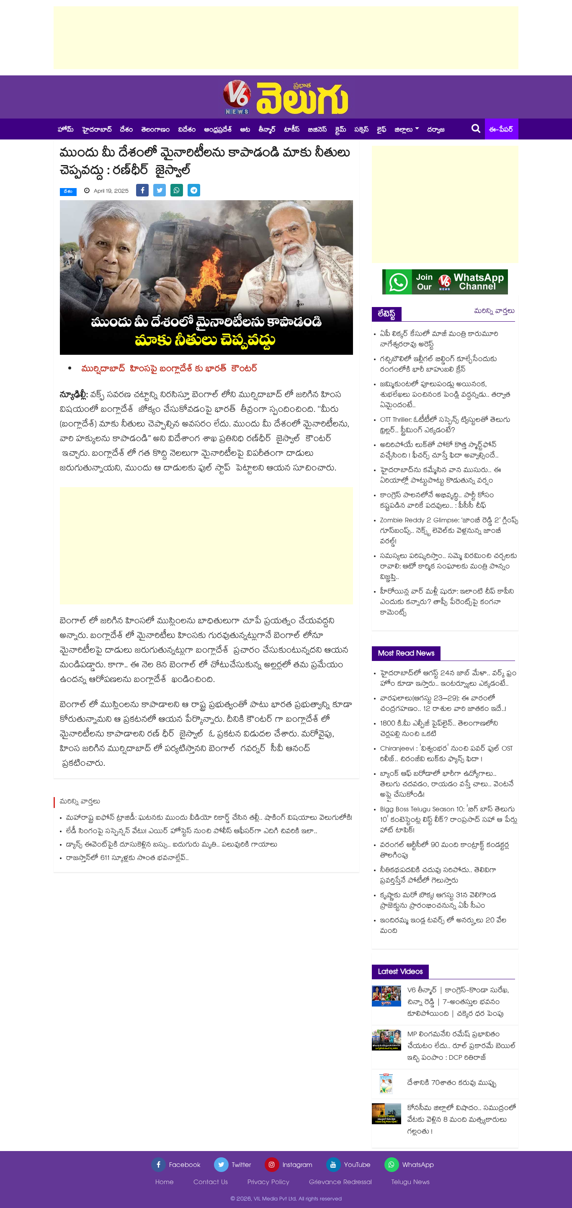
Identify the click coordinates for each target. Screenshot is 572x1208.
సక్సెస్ (362, 130)
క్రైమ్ (340, 130)
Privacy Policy (268, 1183)
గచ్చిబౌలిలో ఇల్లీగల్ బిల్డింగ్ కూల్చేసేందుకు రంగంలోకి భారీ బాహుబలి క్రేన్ (438, 365)
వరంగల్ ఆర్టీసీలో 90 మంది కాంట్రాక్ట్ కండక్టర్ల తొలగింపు (444, 851)
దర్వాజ (436, 130)
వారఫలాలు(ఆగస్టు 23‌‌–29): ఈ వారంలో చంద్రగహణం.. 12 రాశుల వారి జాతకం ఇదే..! (443, 704)
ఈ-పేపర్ (501, 130)
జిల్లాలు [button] (404, 130)
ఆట (245, 130)
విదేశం (187, 130)
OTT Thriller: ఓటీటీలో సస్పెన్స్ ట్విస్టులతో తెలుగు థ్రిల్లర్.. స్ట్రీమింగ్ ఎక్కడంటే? (445, 426)
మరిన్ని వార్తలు (494, 312)
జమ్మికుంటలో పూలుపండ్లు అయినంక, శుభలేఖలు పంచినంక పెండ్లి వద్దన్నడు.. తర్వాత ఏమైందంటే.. (445, 395)
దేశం (126, 130)
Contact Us (210, 1183)
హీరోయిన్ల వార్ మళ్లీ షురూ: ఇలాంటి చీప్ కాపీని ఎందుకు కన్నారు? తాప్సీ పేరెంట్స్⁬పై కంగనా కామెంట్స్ (447, 602)
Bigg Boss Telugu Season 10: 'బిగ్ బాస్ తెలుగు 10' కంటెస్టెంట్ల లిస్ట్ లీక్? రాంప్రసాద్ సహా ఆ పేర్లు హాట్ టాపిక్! (449, 820)
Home (164, 1183)
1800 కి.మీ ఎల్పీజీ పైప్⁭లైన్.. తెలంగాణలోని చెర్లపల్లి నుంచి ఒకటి (439, 729)
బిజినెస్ (317, 130)
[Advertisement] (286, 37)
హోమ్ (66, 130)
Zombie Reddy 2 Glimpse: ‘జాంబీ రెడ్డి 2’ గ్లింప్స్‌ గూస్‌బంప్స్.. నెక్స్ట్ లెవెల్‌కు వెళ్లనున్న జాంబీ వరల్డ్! (449, 531)
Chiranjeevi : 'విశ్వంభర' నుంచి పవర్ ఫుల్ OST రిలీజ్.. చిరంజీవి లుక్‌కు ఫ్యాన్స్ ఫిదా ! (446, 754)
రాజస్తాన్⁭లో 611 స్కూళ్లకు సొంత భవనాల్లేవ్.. (127, 859)
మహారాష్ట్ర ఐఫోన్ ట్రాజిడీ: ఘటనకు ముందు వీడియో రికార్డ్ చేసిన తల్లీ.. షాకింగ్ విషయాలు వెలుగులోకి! (209, 819)
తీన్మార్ (267, 130)
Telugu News (411, 1183)
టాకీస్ (292, 130)
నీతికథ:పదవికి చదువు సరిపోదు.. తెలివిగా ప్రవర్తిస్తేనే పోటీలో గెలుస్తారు (438, 876)
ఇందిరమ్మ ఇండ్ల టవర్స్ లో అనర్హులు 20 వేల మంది (443, 926)
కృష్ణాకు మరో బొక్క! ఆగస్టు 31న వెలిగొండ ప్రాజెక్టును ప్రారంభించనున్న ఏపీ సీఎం (438, 901)
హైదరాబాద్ (97, 130)
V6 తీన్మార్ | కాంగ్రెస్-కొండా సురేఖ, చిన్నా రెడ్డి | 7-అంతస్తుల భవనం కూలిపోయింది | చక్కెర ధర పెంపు (458, 1003)
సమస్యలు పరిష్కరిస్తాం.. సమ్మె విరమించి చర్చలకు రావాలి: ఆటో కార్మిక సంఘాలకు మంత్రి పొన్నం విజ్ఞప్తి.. (448, 567)
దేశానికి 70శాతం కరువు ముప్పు (452, 1084)
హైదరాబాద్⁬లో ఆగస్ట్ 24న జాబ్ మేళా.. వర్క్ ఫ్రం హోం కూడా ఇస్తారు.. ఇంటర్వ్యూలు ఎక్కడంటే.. (448, 679)
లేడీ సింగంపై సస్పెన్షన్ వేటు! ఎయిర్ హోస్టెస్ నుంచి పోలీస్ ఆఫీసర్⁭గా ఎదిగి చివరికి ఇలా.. (191, 832)
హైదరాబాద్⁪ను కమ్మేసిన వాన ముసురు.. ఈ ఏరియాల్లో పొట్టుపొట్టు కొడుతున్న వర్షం (440, 476)
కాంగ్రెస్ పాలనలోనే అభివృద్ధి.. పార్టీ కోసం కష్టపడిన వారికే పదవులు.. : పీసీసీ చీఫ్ (437, 501)
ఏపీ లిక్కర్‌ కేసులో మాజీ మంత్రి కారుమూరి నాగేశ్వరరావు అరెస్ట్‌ (439, 340)
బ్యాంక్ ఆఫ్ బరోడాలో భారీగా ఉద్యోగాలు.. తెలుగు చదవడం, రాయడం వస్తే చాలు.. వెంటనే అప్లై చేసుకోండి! (447, 785)
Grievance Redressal (340, 1183)
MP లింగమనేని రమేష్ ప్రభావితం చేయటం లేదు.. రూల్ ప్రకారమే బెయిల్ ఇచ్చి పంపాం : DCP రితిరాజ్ (461, 1047)
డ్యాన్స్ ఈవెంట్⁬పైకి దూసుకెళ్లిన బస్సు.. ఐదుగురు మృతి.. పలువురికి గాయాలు (172, 845)
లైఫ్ (381, 130)
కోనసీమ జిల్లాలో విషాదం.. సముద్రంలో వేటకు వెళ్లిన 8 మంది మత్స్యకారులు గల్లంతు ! (461, 1120)
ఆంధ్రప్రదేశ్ (218, 130)
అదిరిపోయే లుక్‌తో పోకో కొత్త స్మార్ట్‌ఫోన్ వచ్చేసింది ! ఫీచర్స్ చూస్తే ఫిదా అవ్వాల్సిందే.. (439, 451)
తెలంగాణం (156, 130)
